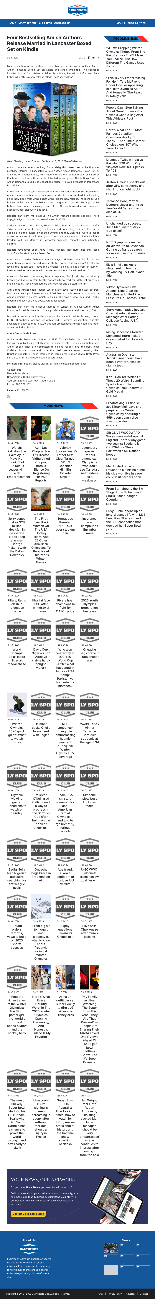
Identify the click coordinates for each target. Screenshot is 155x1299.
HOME (12, 23)
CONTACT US (62, 23)
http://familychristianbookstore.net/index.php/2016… (37, 219)
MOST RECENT (27, 23)
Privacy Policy (115, 1293)
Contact (144, 1293)
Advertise (130, 1293)
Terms (100, 1293)
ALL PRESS (45, 23)
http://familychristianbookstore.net (42, 357)
